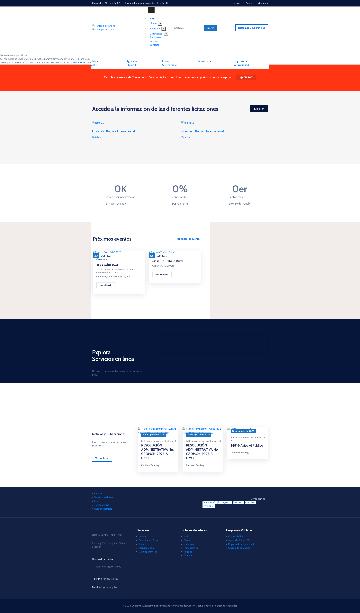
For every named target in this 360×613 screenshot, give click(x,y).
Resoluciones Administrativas (158, 441)
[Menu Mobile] (151, 10)
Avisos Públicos (257, 437)
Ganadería (101, 259)
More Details (105, 285)
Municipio (189, 544)
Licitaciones (156, 33)
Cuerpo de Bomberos (239, 548)
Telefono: (105, 578)
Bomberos (204, 61)
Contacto (154, 44)
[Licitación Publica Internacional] (98, 122)
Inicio (186, 536)
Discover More (78, 62)
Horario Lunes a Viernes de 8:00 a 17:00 (146, 3)
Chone (187, 540)
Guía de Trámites (103, 508)
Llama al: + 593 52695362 (106, 3)
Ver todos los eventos (188, 238)
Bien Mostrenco (241, 437)
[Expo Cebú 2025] (107, 252)
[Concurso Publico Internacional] (187, 122)
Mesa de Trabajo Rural (167, 261)
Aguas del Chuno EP (238, 540)
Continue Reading (150, 465)
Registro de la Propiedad (241, 544)
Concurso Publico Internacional (202, 131)
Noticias (188, 551)
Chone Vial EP (235, 536)
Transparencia (101, 505)
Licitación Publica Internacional (113, 131)
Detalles (96, 137)
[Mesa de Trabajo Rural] (162, 252)
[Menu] (166, 34)
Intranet (98, 493)
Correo (97, 501)
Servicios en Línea (103, 497)
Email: (105, 587)
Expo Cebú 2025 (107, 265)
